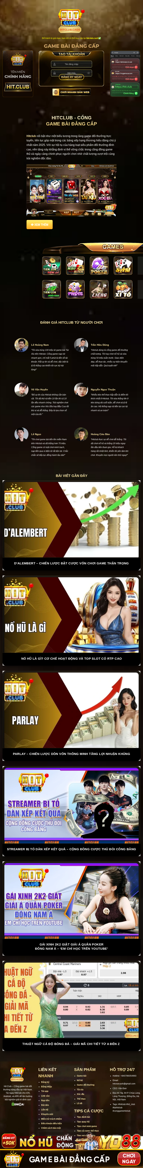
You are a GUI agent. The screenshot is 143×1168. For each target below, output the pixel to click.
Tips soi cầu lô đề (85, 1127)
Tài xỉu (80, 1076)
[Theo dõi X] (20, 1098)
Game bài (81, 1063)
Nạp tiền (45, 1087)
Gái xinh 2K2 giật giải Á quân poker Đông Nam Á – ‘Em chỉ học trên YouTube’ (71, 933)
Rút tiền (45, 1092)
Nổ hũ (80, 1067)
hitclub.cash (92, 38)
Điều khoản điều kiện (51, 1110)
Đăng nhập (46, 1073)
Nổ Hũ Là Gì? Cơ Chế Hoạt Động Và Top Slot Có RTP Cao (71, 645)
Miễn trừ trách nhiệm (51, 1106)
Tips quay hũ (83, 1108)
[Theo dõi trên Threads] (29, 1098)
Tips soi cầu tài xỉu (86, 1122)
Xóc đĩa (80, 1081)
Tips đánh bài (83, 1104)
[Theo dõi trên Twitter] (24, 1098)
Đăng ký (45, 1069)
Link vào (45, 1083)
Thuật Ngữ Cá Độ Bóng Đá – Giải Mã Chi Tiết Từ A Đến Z (71, 1031)
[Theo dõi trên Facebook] (6, 1098)
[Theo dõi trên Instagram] (11, 1098)
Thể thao (81, 1085)
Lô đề (79, 1090)
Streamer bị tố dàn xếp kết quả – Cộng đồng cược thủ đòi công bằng (71, 836)
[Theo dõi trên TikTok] (15, 1098)
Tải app (44, 1078)
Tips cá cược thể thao (88, 1118)
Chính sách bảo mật (51, 1115)
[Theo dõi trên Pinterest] (18, 1104)
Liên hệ (44, 1096)
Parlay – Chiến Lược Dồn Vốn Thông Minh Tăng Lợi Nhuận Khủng (71, 741)
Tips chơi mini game (87, 1113)
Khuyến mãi (47, 1101)
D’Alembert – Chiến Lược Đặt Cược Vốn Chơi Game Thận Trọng (71, 550)
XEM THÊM (41, 225)
